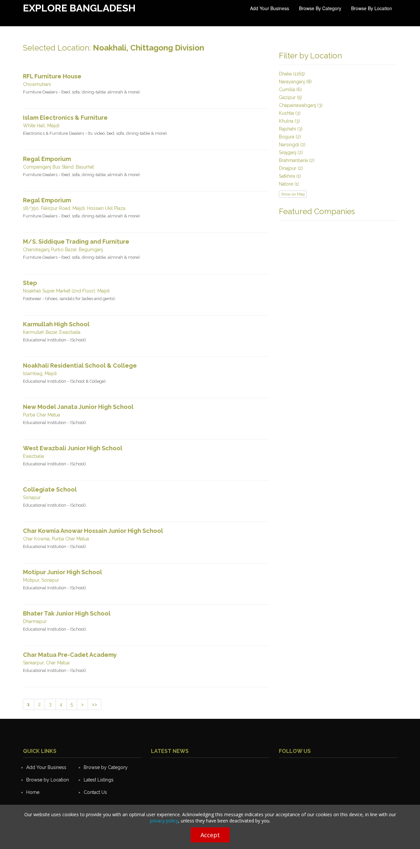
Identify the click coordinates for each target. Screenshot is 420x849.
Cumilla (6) (290, 89)
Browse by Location (371, 8)
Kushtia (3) (290, 113)
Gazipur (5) (290, 97)
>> (94, 704)
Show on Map (293, 194)
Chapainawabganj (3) (301, 105)
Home (32, 792)
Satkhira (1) (290, 176)
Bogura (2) (290, 136)
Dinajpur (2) (291, 168)
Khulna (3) (289, 121)
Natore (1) (289, 184)
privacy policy (164, 821)
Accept (210, 835)
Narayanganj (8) (295, 81)
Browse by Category (320, 8)
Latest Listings (99, 779)
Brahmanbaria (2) (296, 160)
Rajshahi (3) (291, 128)
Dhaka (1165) (292, 73)
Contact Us (95, 792)
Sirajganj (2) (291, 152)
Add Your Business (269, 8)
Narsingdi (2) (292, 144)
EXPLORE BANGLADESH (79, 8)
